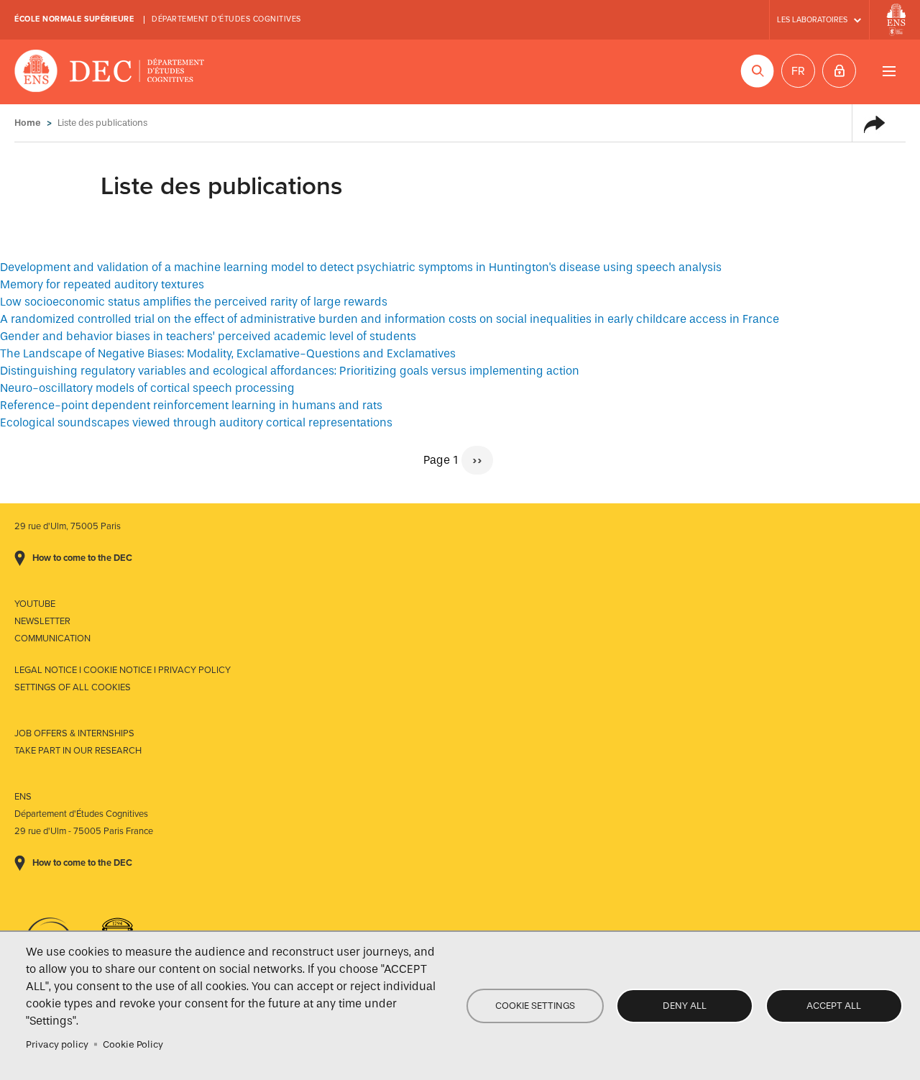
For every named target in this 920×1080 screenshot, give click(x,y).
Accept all (833, 1005)
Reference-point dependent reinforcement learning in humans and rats (191, 405)
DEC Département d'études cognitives (109, 72)
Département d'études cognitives (226, 19)
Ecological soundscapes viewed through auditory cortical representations (196, 422)
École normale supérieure (74, 19)
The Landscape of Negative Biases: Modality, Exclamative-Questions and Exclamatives (228, 353)
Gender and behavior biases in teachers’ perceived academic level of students (208, 336)
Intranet (839, 71)
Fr (798, 71)
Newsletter (42, 621)
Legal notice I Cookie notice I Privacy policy (122, 670)
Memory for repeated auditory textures (102, 284)
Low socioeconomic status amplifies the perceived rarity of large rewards (193, 301)
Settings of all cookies (72, 687)
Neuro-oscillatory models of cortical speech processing (147, 388)
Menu (889, 71)
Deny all (685, 1005)
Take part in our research (78, 750)
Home (27, 122)
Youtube (34, 604)
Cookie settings (535, 1005)
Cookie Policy (133, 1044)
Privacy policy (57, 1044)
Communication (52, 638)
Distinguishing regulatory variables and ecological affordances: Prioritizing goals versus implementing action (289, 370)
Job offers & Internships (74, 733)
